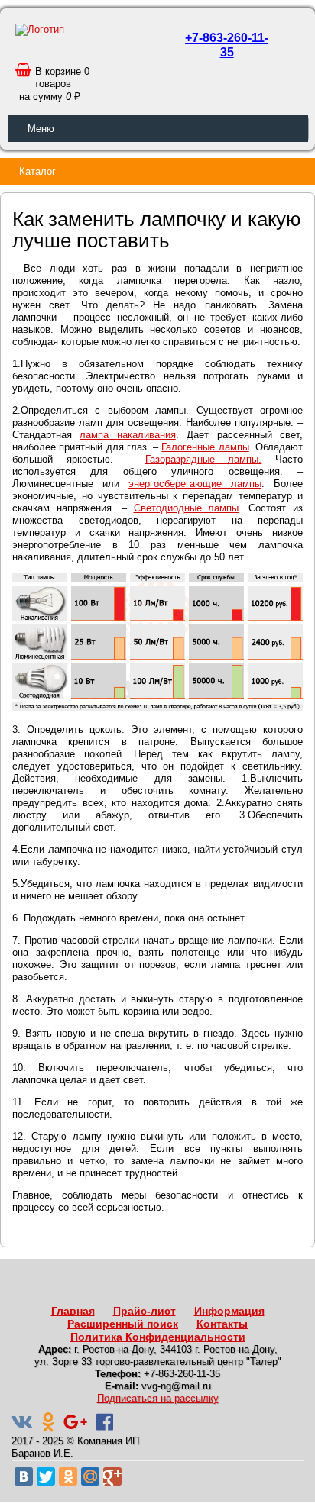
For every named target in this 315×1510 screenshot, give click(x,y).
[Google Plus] (112, 1476)
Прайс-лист (144, 1311)
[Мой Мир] (90, 1476)
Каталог (37, 171)
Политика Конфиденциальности (157, 1337)
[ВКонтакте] (24, 1476)
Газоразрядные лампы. (203, 459)
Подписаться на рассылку (158, 1398)
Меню (41, 128)
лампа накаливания (127, 434)
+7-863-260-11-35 (226, 45)
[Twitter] (46, 1476)
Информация (229, 1311)
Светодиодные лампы (186, 508)
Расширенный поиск (122, 1324)
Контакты (222, 1324)
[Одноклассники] (68, 1476)
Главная (73, 1311)
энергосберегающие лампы (194, 483)
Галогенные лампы (204, 447)
